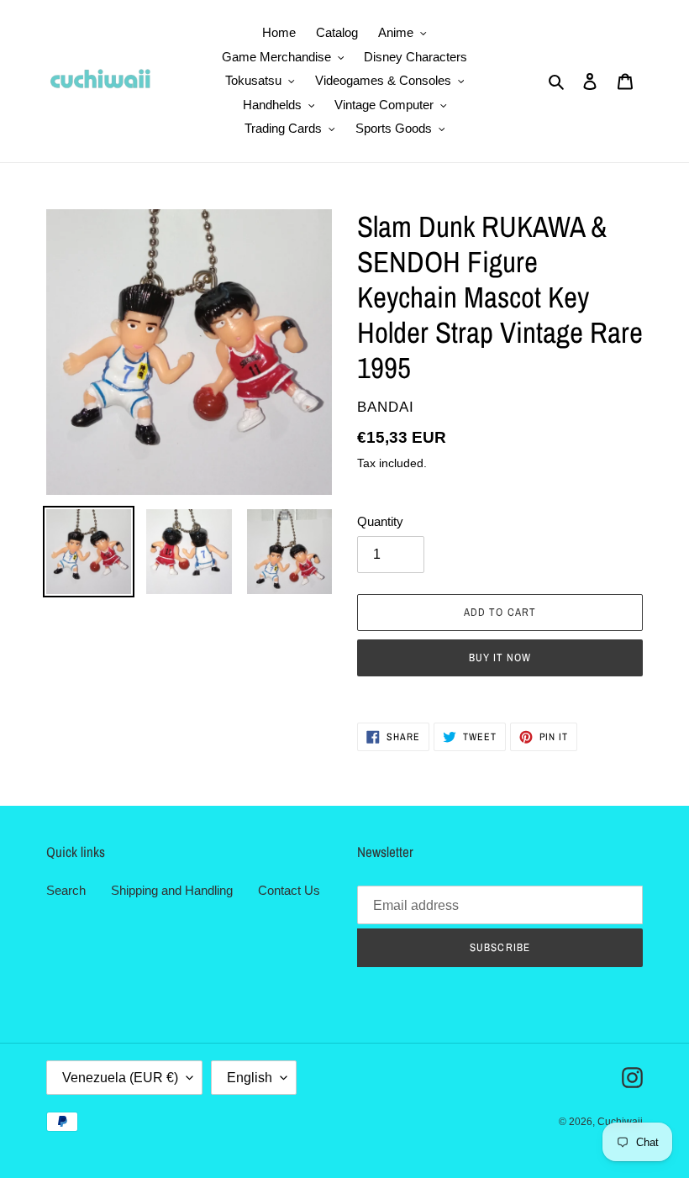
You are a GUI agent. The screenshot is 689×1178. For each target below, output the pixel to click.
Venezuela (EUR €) (120, 1077)
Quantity (380, 521)
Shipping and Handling (172, 890)
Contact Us (289, 890)
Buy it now (500, 657)
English (249, 1077)
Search (66, 890)
